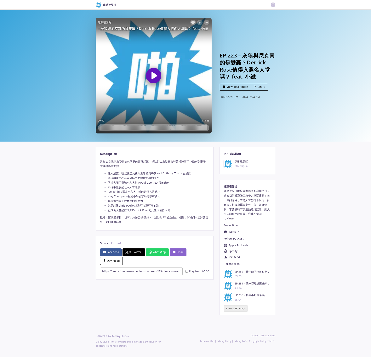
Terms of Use (207, 341)
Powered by (104, 336)
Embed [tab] (116, 243)
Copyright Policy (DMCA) (262, 341)
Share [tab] (104, 243)
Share (261, 87)
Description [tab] (108, 154)
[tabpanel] (154, 191)
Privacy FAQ (240, 341)
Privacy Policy (224, 341)
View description (237, 87)
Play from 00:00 (199, 271)
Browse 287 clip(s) (236, 308)
